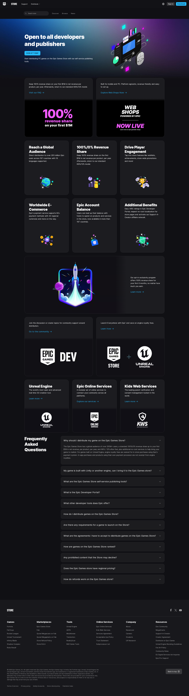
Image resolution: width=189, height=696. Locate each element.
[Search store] (26, 13)
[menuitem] (55, 13)
